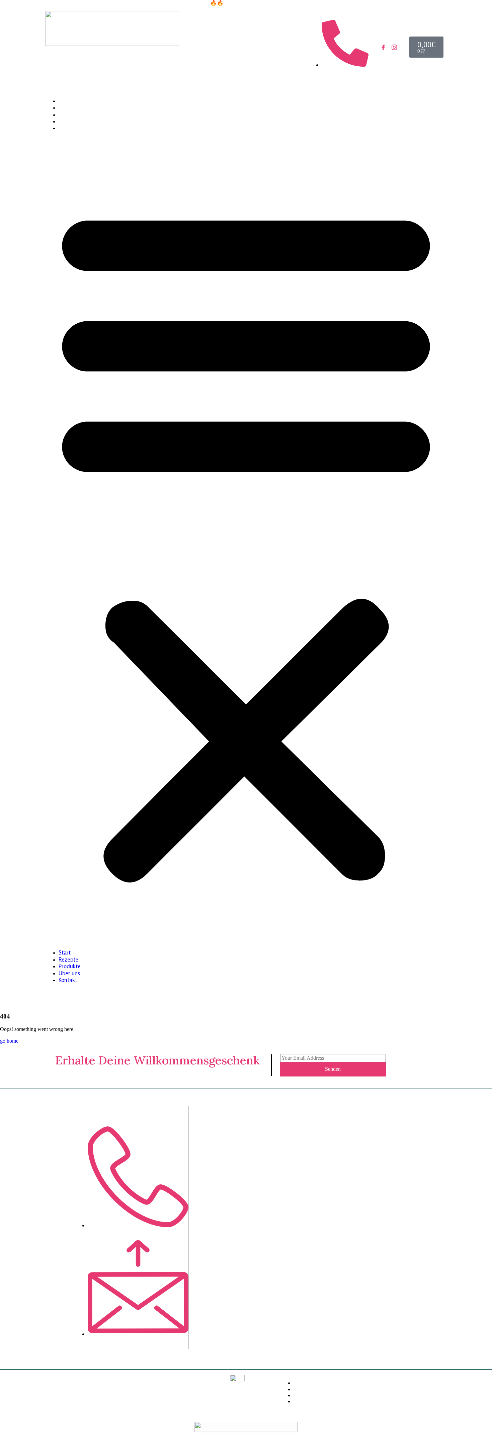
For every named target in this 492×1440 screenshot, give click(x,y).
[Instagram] (394, 47)
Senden (333, 1069)
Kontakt (68, 127)
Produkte (70, 114)
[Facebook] (383, 47)
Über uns (69, 121)
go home (9, 1041)
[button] (246, 540)
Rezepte (68, 107)
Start (65, 100)
